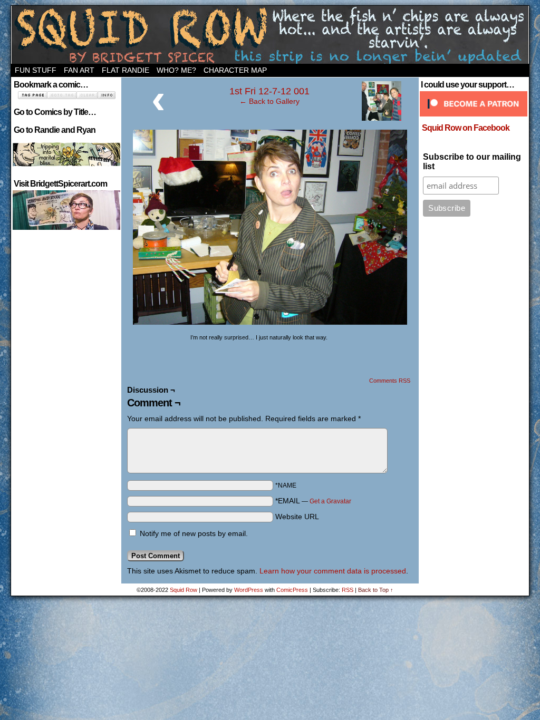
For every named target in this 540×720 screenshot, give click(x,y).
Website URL (297, 516)
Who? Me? (176, 70)
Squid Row (270, 35)
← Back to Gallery (269, 101)
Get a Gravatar (330, 501)
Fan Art (79, 70)
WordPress (248, 590)
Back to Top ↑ (375, 590)
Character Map (235, 70)
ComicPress (292, 590)
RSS (347, 590)
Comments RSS (389, 380)
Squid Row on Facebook (465, 127)
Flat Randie (125, 70)
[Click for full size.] (270, 322)
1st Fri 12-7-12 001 (269, 91)
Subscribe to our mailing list (472, 161)
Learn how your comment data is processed (332, 571)
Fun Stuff (35, 70)
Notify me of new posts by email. (194, 533)
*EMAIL (313, 501)
